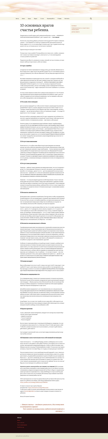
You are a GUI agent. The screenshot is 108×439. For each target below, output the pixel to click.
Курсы (29, 18)
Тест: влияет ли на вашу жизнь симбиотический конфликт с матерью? (44, 410)
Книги (23, 18)
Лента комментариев (22, 425)
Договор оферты (75, 31)
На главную (74, 25)
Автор (17, 18)
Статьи (42, 18)
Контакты (67, 18)
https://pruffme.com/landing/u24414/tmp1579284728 (33, 382)
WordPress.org (20, 427)
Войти (18, 420)
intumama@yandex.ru (29, 391)
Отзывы (59, 18)
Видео (35, 18)
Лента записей (20, 422)
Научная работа (50, 18)
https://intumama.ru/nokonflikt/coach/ (38, 387)
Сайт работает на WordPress (22, 436)
